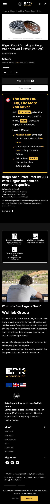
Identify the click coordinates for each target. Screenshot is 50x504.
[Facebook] (7, 462)
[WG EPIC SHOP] (25, 4)
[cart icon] (45, 3)
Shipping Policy (33, 477)
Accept (29, 498)
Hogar (4, 11)
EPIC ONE (9, 431)
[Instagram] (12, 462)
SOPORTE (9, 448)
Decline (15, 498)
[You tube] (17, 462)
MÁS (7, 444)
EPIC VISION (10, 440)
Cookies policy (21, 477)
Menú (8, 427)
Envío (18, 62)
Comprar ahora (25, 88)
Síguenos (10, 457)
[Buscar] (40, 3)
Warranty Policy (15, 480)
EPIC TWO (9, 436)
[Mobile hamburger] (5, 4)
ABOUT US (9, 452)
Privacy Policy (9, 477)
